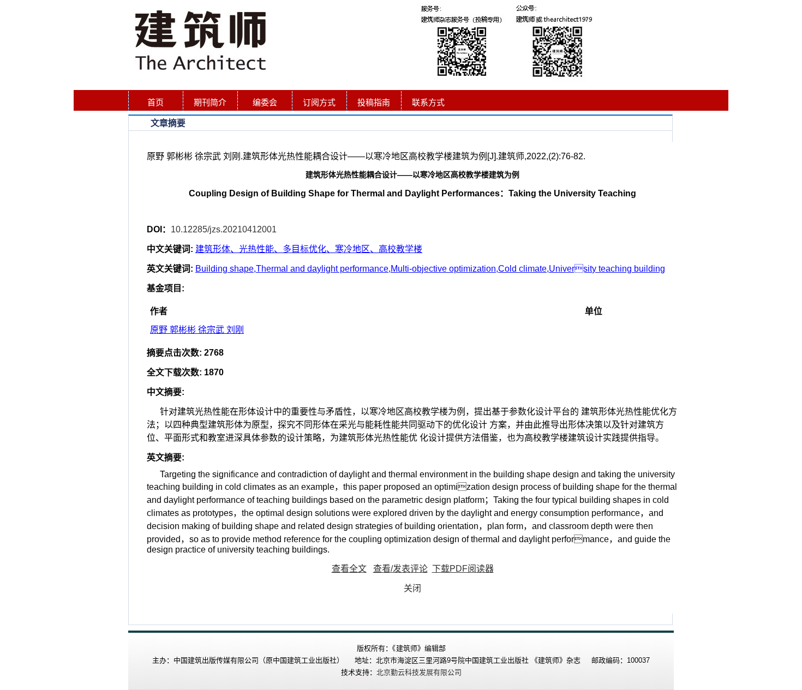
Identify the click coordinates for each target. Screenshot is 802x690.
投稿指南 (373, 102)
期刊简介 (210, 102)
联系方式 (428, 102)
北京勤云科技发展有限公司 (419, 672)
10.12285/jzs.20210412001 (224, 229)
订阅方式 (319, 102)
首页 (155, 102)
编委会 (265, 102)
